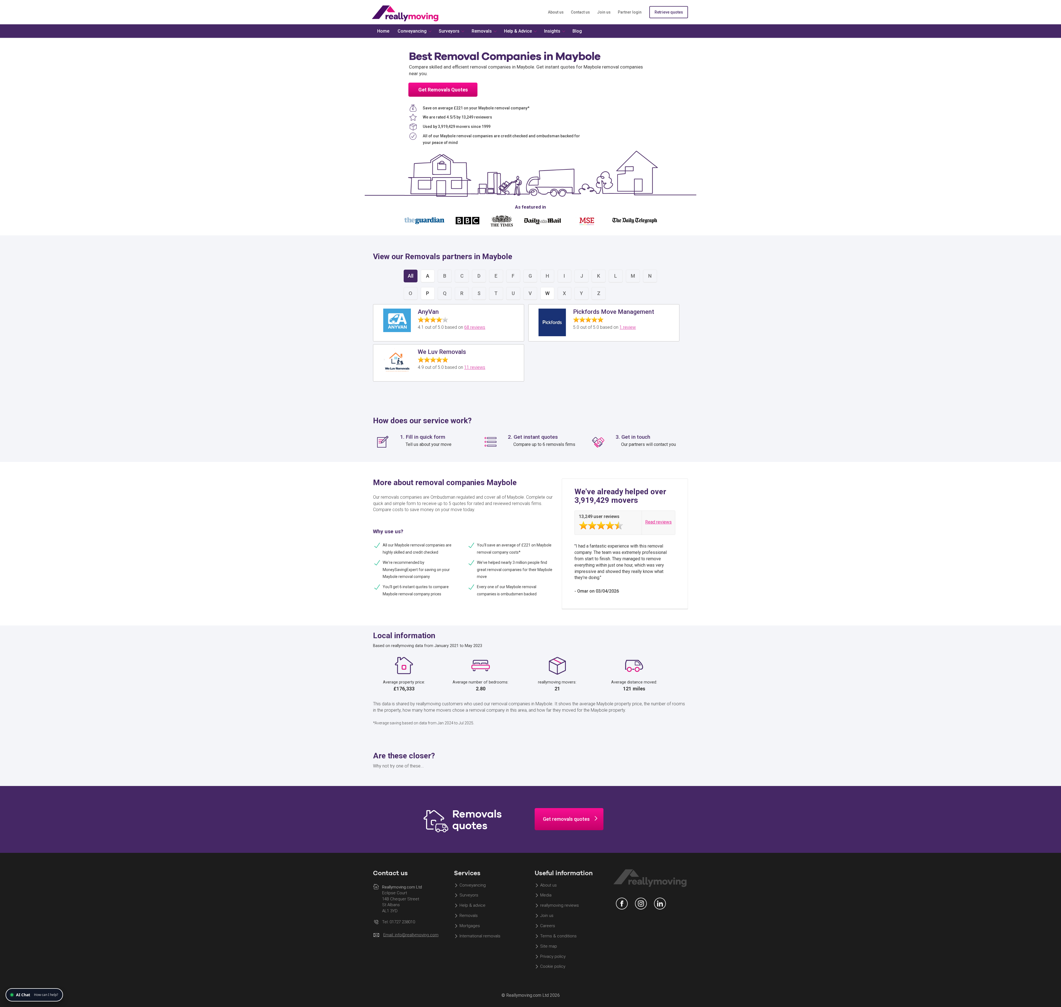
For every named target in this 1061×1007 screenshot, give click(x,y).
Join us (604, 12)
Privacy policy (553, 956)
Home (383, 31)
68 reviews (474, 327)
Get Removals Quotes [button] (443, 90)
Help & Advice (518, 31)
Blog (577, 31)
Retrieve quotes (669, 12)
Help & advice (472, 905)
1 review (627, 327)
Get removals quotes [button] (566, 819)
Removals (468, 915)
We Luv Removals (442, 351)
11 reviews (474, 367)
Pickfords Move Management (613, 311)
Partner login (630, 12)
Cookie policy (552, 966)
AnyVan (428, 311)
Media (545, 895)
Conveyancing (472, 885)
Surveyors (468, 895)
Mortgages (469, 925)
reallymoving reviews (559, 905)
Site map (548, 946)
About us (556, 12)
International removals (479, 936)
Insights (552, 31)
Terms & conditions (558, 936)
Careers (547, 925)
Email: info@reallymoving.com (410, 934)
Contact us (580, 12)
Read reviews (658, 522)
